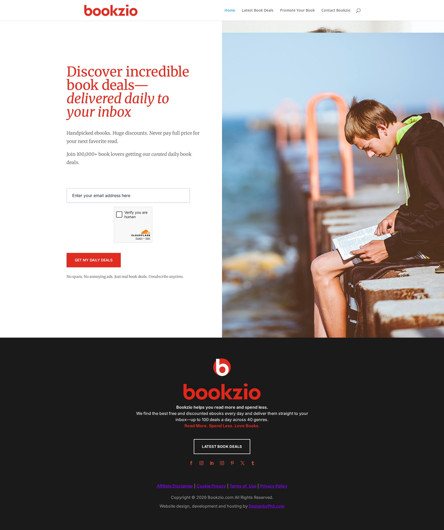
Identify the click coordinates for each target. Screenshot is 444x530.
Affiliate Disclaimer (175, 486)
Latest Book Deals (257, 10)
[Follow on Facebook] (191, 463)
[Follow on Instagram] (201, 463)
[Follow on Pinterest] (232, 463)
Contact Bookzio (335, 10)
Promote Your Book (297, 10)
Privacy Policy (273, 486)
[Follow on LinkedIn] (212, 463)
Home (230, 10)
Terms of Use (242, 486)
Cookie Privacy (211, 486)
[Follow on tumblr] (253, 463)
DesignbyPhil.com (266, 506)
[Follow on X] (242, 463)
